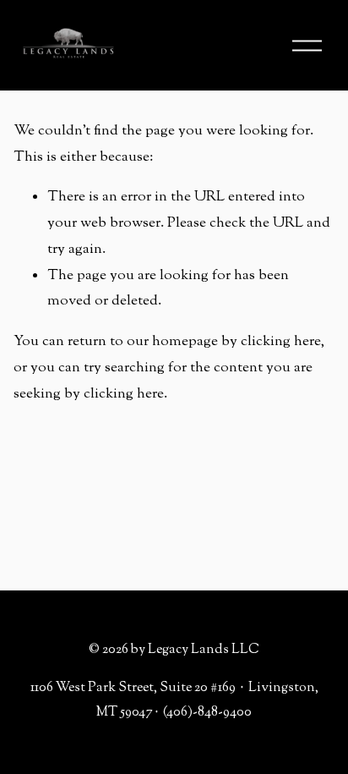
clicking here (281, 342)
